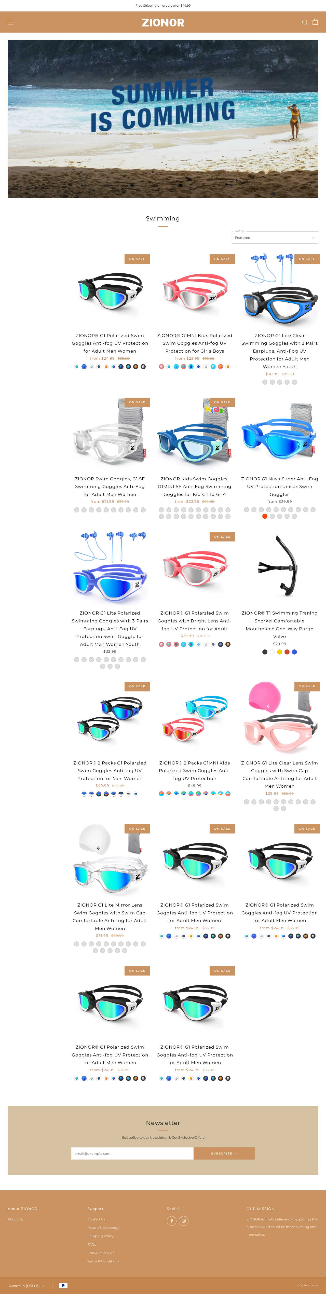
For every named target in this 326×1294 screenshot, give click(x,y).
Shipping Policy (100, 1236)
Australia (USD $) (24, 1286)
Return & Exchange (103, 1228)
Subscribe (221, 1153)
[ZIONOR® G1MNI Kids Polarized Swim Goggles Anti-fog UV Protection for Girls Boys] (194, 289)
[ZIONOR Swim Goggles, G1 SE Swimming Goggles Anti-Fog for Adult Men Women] (109, 433)
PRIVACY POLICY (101, 1253)
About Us (15, 1219)
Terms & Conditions (103, 1261)
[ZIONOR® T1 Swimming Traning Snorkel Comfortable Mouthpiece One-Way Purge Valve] (279, 567)
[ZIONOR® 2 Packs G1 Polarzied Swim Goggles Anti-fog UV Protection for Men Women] (109, 717)
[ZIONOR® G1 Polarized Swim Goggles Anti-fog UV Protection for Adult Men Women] (109, 289)
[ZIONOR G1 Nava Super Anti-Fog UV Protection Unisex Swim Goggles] (279, 433)
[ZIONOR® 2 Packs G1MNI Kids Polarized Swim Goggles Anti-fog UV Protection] (194, 717)
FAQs (91, 1244)
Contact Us (96, 1219)
